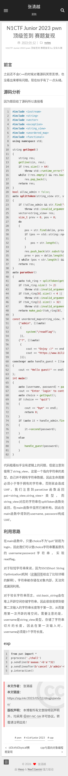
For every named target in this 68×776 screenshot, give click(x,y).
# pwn (18, 738)
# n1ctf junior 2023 (34, 738)
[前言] (62, 65)
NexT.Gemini (35, 769)
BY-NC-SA (34, 716)
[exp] (62, 643)
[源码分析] (62, 92)
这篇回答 (37, 574)
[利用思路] (62, 531)
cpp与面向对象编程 (51, 747)
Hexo (21, 769)
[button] (6, 10)
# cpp (50, 738)
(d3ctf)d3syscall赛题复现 (17, 749)
